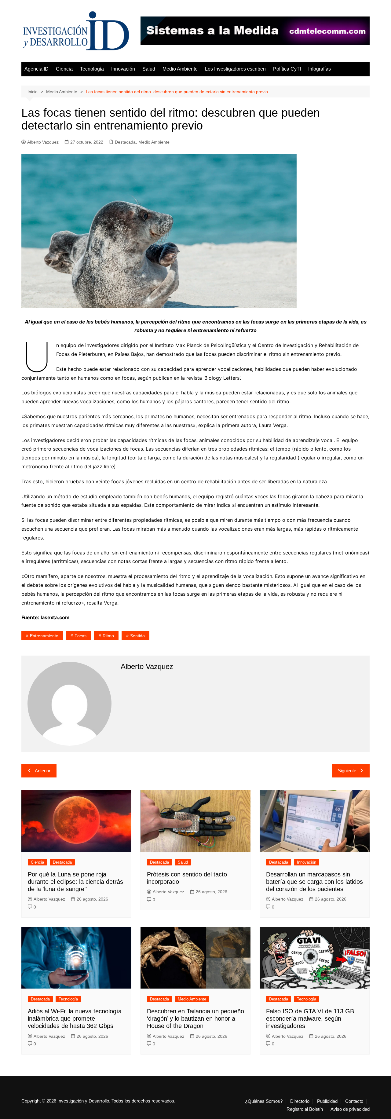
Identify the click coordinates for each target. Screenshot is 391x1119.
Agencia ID (36, 68)
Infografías (319, 68)
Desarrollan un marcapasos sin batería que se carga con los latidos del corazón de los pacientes (314, 881)
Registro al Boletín (305, 1109)
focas (80, 635)
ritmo (108, 635)
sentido (137, 635)
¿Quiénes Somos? (264, 1101)
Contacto (354, 1101)
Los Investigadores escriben (235, 68)
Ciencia (64, 68)
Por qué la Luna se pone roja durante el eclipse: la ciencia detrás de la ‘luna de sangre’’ (75, 881)
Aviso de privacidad (350, 1109)
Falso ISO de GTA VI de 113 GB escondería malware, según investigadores (310, 1018)
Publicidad (327, 1101)
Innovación (123, 68)
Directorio (299, 1101)
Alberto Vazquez (43, 142)
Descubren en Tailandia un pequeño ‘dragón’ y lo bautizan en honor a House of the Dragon (195, 1018)
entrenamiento (44, 635)
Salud (148, 68)
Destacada (125, 142)
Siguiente (347, 770)
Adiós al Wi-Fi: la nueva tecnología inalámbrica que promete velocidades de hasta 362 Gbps (75, 1018)
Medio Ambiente (180, 68)
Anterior (42, 770)
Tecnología (92, 68)
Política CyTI (287, 68)
